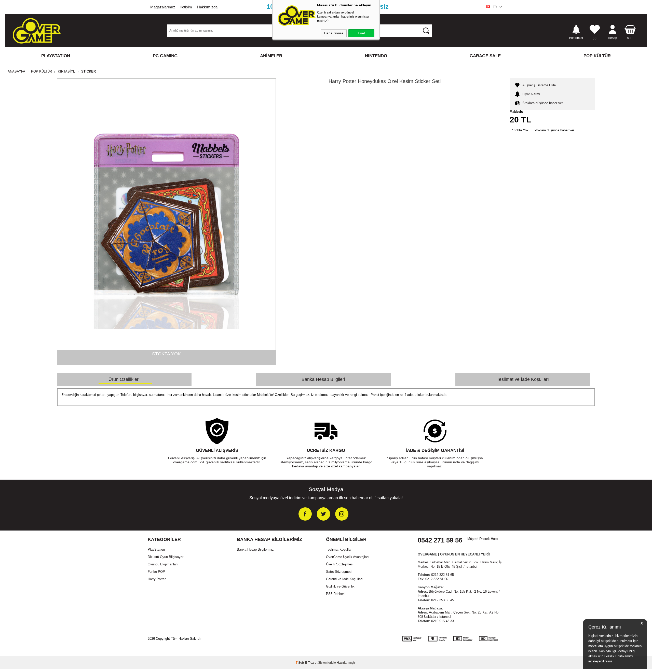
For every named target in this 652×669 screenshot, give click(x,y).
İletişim (186, 7)
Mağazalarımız (162, 7)
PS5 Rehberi (335, 594)
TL (630, 37)
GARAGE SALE (485, 55)
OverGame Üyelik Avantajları (347, 557)
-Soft (300, 662)
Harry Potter (157, 579)
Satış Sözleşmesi (339, 572)
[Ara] (426, 30)
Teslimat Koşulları (339, 549)
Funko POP (156, 572)
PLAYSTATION (55, 55)
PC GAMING (165, 55)
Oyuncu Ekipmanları (163, 564)
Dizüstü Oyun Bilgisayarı (166, 557)
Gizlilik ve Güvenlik (340, 586)
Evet (361, 33)
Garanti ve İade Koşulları (344, 579)
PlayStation (156, 549)
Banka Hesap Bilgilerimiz (255, 549)
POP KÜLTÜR (597, 55)
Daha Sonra (333, 33)
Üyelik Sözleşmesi (340, 564)
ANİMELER (271, 55)
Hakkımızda (207, 7)
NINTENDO (376, 55)
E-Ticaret (311, 662)
